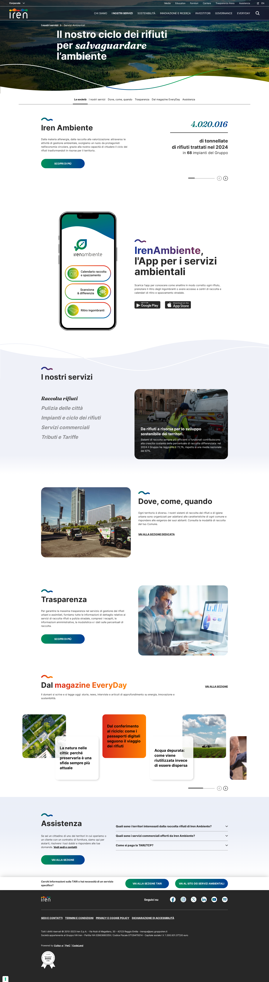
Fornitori (194, 3)
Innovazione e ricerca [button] (175, 13)
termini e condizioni (79, 918)
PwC (67, 945)
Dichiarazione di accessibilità (153, 918)
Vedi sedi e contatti (65, 847)
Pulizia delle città (62, 408)
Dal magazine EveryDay (166, 99)
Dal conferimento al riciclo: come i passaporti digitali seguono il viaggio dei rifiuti (124, 736)
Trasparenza (142, 99)
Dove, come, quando (120, 99)
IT (258, 3)
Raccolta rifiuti (59, 398)
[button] (258, 13)
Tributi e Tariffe (59, 437)
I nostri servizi (49, 25)
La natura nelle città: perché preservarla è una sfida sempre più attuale (76, 758)
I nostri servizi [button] (122, 13)
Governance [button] (223, 13)
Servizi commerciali (65, 427)
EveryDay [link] (243, 13)
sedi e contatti (52, 918)
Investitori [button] (202, 13)
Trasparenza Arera (225, 3)
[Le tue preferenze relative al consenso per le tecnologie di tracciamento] (5, 979)
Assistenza (244, 3)
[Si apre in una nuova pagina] (48, 967)
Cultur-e (58, 945)
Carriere (207, 3)
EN (262, 3)
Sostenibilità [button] (146, 13)
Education (180, 3)
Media (167, 3)
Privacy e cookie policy (112, 918)
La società (80, 99)
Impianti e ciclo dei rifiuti (71, 418)
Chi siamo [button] (100, 13)
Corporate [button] (14, 3)
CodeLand (77, 945)
